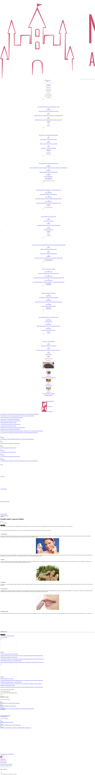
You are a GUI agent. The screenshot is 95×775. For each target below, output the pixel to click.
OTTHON (48, 231)
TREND (48, 121)
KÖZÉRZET (48, 152)
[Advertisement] (7, 622)
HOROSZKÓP (48, 89)
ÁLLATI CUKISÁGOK (48, 259)
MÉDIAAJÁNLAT (3, 760)
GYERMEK (49, 235)
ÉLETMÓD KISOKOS (48, 395)
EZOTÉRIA (48, 84)
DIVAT (48, 124)
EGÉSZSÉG (48, 149)
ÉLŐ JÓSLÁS (48, 360)
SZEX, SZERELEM (48, 178)
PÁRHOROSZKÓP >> (4, 716)
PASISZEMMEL (48, 283)
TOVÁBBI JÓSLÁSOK (4, 515)
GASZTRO (48, 204)
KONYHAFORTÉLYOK (48, 207)
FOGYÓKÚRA (48, 154)
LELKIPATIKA (48, 87)
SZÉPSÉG (48, 125)
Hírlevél (47, 81)
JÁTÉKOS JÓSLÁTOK (48, 358)
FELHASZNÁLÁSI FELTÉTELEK (6, 764)
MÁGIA (48, 92)
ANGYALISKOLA (48, 94)
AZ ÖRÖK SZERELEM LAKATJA (48, 180)
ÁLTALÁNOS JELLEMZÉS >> (5, 715)
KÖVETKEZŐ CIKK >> (11, 635)
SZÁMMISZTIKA (48, 90)
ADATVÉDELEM (3, 762)
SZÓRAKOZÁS (48, 308)
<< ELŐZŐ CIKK (3, 635)
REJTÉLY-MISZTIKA (48, 95)
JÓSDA (48, 356)
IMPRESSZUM (2, 759)
